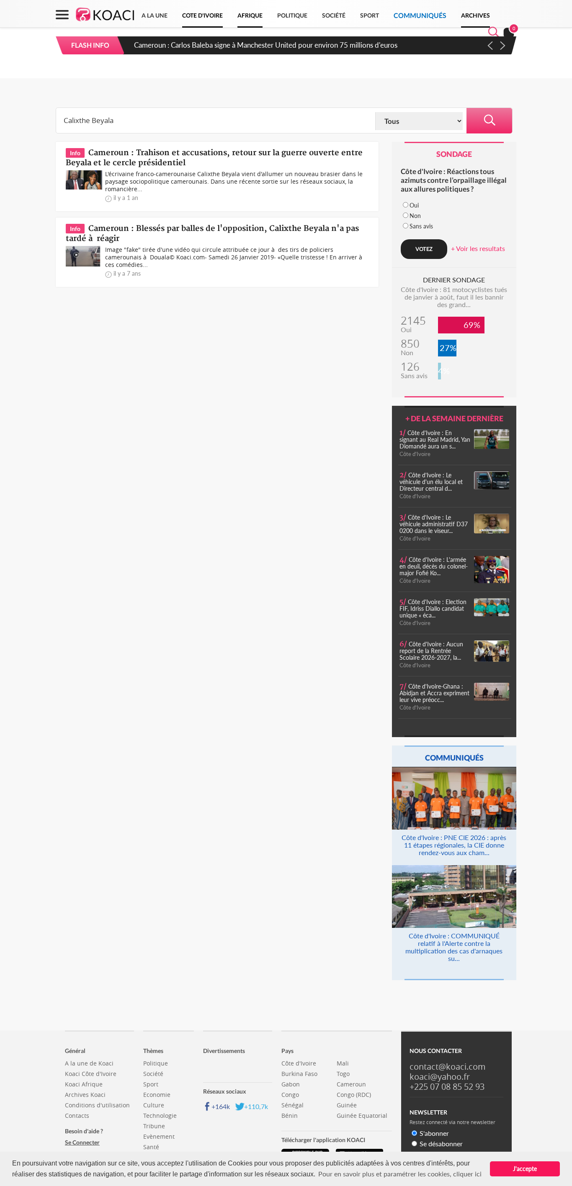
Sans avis (421, 226)
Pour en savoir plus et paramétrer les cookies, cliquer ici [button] (400, 1174)
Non (415, 215)
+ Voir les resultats (478, 248)
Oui (414, 205)
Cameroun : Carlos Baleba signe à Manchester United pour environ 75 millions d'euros (265, 45)
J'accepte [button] (525, 1168)
